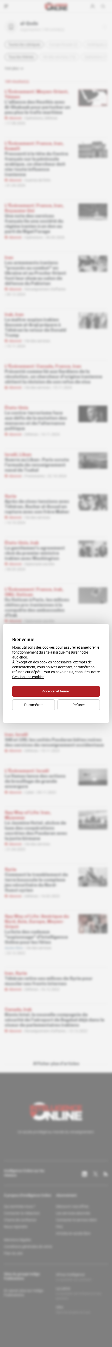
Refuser (78, 705)
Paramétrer (33, 705)
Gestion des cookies (28, 677)
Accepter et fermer (56, 691)
